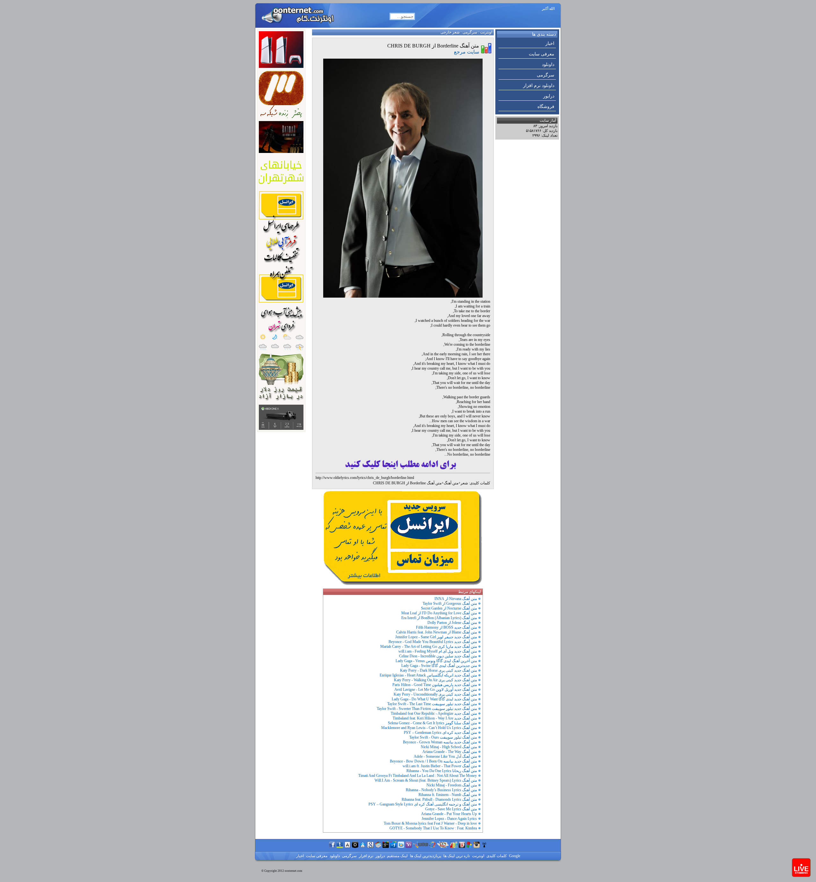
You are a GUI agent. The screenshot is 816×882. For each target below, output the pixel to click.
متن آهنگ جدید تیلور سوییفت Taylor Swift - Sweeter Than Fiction (427, 708)
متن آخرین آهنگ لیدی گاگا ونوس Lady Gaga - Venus (436, 661)
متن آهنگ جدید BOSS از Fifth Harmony (446, 627)
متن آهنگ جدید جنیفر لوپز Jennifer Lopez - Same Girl (436, 637)
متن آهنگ (451, 483)
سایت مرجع (466, 51)
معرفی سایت (541, 54)
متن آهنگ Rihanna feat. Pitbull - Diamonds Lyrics (439, 799)
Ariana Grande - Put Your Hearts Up (449, 814)
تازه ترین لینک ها (456, 856)
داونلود (548, 64)
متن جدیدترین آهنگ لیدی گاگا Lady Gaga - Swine (439, 665)
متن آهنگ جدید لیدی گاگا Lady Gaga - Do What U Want (434, 699)
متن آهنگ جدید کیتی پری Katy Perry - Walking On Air (435, 680)
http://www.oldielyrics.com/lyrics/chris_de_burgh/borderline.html (365, 477)
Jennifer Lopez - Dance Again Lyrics (449, 818)
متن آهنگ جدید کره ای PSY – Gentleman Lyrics (440, 732)
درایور (548, 96)
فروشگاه (545, 106)
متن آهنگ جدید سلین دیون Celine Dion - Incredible (438, 656)
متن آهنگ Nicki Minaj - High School (449, 747)
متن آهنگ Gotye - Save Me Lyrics (451, 809)
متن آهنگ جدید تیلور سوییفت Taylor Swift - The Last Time (432, 704)
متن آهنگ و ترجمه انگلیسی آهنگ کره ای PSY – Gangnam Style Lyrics (422, 804)
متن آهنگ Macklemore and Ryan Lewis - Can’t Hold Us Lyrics (429, 728)
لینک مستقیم (397, 856)
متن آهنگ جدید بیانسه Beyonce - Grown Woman (440, 742)
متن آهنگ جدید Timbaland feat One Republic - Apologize (434, 713)
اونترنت (486, 32)
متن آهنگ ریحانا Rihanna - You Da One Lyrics (441, 771)
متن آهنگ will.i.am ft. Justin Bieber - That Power (440, 766)
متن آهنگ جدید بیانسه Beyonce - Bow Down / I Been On (433, 761)
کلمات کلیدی (496, 856)
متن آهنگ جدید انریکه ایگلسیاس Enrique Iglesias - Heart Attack (428, 675)
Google (514, 856)
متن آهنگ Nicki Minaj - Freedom (451, 785)
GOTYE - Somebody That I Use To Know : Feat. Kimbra (433, 828)
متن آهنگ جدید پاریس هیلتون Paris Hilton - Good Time (434, 685)
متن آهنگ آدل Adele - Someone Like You (445, 756)
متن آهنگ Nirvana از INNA (455, 598)
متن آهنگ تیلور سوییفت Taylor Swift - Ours (443, 737)
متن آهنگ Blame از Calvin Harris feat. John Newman (436, 632)
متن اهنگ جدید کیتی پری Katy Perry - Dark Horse (438, 670)
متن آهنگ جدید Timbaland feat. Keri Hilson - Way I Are (435, 718)
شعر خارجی (450, 32)
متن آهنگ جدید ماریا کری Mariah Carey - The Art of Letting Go (428, 646)
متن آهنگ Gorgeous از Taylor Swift (450, 603)
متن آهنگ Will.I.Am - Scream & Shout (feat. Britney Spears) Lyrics (426, 780)
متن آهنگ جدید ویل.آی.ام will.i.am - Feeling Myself (437, 651)
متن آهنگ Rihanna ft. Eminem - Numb (448, 794)
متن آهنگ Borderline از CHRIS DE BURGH (407, 483)
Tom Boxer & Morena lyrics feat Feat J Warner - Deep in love (430, 823)
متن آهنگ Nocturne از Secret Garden (449, 608)
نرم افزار (365, 856)
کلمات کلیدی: (479, 483)
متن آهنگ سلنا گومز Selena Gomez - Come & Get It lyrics (432, 723)
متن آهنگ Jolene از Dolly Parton (452, 622)
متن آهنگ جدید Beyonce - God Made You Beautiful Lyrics (433, 642)
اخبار (549, 43)
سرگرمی (545, 75)
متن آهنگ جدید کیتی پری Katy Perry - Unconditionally (435, 694)
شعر (464, 483)
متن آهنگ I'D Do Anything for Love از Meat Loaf (439, 613)
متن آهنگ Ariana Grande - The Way (449, 751)
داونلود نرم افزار (538, 85)
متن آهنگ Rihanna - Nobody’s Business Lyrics (441, 790)
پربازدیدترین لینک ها (425, 856)
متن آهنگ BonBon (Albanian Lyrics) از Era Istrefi (439, 618)
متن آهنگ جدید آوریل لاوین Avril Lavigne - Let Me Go (435, 689)
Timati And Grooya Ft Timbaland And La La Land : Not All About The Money (417, 775)
